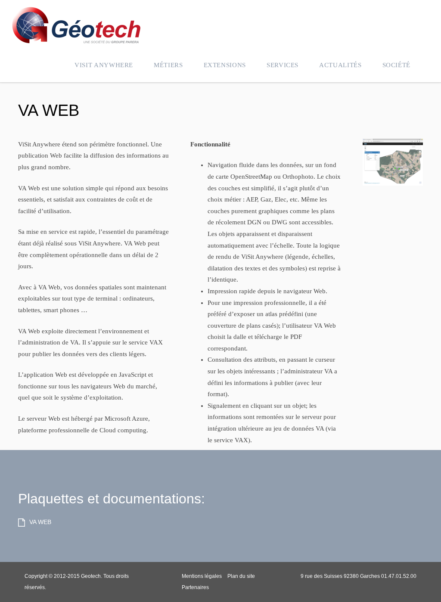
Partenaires (195, 587)
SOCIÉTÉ (396, 65)
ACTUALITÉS (340, 65)
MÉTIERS (168, 65)
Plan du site (241, 576)
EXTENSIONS (225, 65)
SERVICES (282, 65)
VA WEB (48, 110)
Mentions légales (202, 576)
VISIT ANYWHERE (104, 65)
